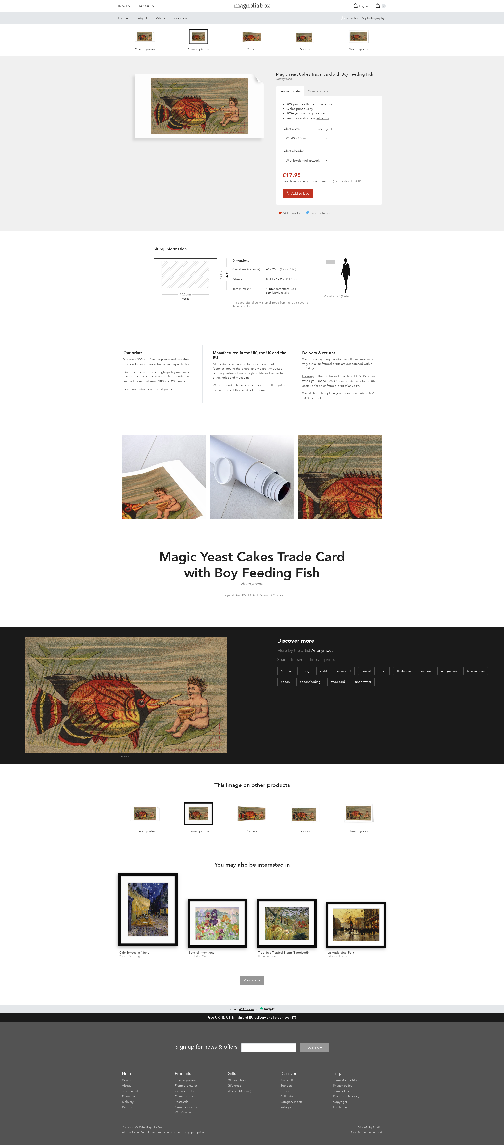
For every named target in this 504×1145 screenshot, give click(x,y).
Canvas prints (184, 1091)
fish (383, 671)
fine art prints (163, 389)
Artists (160, 18)
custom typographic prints (187, 1132)
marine (426, 671)
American (287, 671)
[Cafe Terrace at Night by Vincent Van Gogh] (148, 910)
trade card (338, 682)
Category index (291, 1102)
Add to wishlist (291, 213)
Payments (129, 1096)
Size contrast (476, 671)
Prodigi (377, 1127)
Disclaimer (340, 1107)
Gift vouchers (237, 1080)
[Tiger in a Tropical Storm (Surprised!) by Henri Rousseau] (287, 923)
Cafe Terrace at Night (134, 952)
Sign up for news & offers (206, 1046)
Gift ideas (234, 1086)
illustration (404, 671)
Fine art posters (185, 1080)
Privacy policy (342, 1086)
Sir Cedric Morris (199, 956)
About (126, 1086)
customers (261, 390)
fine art (366, 671)
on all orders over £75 (252, 1018)
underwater (363, 682)
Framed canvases (187, 1096)
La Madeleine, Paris (341, 952)
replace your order (337, 393)
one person (449, 671)
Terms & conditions (346, 1080)
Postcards (181, 1102)
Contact (127, 1080)
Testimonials (130, 1091)
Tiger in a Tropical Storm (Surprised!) (283, 952)
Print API (363, 1127)
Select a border (293, 151)
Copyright (340, 1102)
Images (124, 6)
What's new (183, 1112)
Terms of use (342, 1091)
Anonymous (284, 79)
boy (307, 671)
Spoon (285, 682)
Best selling (288, 1080)
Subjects (142, 18)
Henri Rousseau (267, 956)
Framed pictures (186, 1086)
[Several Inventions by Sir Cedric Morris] (217, 923)
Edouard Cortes (337, 956)
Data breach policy (346, 1096)
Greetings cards (186, 1107)
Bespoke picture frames (155, 1132)
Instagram (287, 1107)
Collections (180, 18)
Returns (127, 1107)
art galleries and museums (231, 378)
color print (344, 671)
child (323, 671)
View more (252, 980)
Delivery (308, 376)
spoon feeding (310, 682)
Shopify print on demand (366, 1132)
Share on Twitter (320, 213)
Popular (123, 18)
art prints (323, 118)
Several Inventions (201, 952)
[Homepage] (252, 6)
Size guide (326, 129)
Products (145, 6)
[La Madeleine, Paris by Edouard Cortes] (356, 925)
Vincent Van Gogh (130, 956)
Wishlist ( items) (239, 1091)
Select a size (308, 129)
